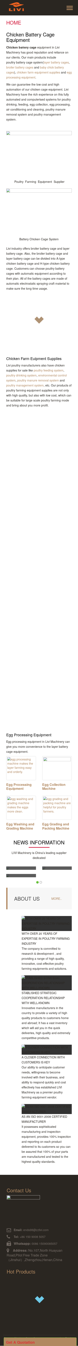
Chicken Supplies (25, 425)
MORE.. (56, 898)
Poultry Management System (28, 688)
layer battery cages (56, 62)
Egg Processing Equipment (19, 786)
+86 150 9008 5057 (29, 1237)
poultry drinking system (21, 375)
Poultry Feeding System (31, 478)
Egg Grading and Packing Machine (55, 826)
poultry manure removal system (38, 380)
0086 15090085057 (44, 1243)
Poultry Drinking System (31, 532)
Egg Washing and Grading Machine (20, 826)
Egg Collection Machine (54, 786)
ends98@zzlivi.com (31, 1230)
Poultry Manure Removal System (32, 636)
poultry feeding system (48, 370)
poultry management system (25, 385)
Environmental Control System (30, 583)
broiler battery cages (19, 67)
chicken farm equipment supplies (38, 72)
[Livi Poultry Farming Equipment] (17, 8)
